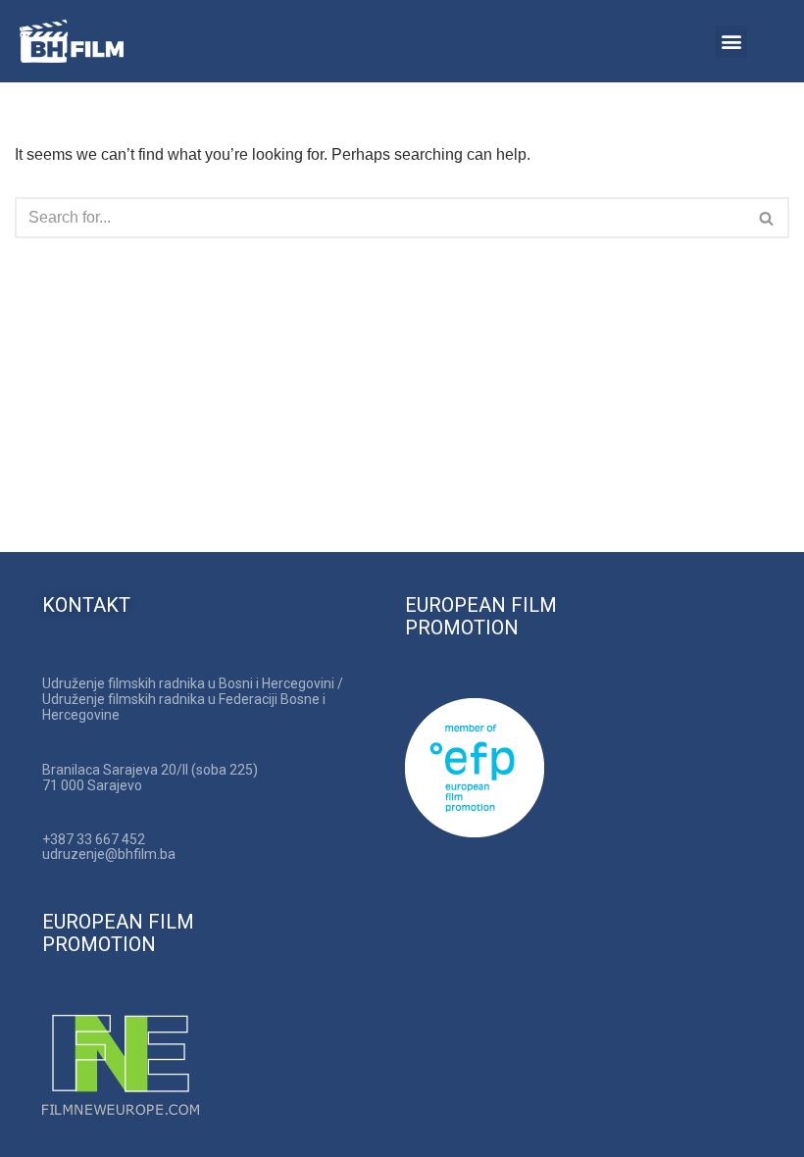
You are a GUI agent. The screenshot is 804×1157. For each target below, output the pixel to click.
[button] (731, 41)
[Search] (767, 217)
